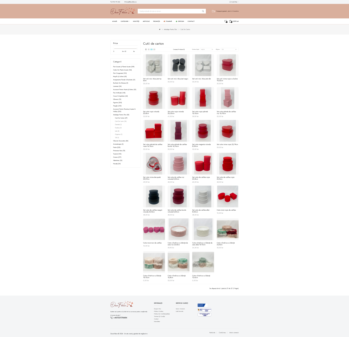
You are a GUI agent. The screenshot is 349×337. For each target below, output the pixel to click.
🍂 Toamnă (168, 21)
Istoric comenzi (180, 309)
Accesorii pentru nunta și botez (124, 89)
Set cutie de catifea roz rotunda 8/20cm (176, 178)
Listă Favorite (179, 311)
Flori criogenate (119, 73)
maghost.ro (144, 334)
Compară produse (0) (179, 49)
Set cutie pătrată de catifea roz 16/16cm (226, 112)
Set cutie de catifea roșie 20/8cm (201, 178)
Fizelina (118, 128)
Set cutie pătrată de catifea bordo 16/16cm (177, 145)
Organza (118, 134)
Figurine (117, 103)
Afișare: (218, 49)
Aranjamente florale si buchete (124, 80)
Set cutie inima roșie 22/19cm (227, 144)
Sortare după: (195, 49)
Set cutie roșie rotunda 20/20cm (176, 112)
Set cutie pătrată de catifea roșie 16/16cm (152, 145)
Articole (146, 21)
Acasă (114, 21)
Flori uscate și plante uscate (123, 67)
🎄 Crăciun (180, 21)
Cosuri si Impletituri (120, 96)
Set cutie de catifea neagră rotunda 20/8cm (152, 211)
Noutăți (136, 21)
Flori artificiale (119, 93)
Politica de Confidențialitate (162, 314)
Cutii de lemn (120, 121)
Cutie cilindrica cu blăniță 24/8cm (226, 244)
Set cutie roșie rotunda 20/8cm (151, 112)
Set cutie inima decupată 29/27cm (152, 178)
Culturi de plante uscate (122, 70)
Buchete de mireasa (120, 83)
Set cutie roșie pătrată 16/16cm (200, 112)
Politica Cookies (158, 311)
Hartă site (212, 333)
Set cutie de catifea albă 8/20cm (200, 211)
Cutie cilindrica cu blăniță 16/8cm (177, 276)
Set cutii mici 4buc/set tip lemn (152, 80)
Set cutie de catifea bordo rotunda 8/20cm (177, 211)
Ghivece (117, 99)
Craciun (117, 157)
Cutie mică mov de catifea (152, 243)
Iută (117, 131)
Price (115, 43)
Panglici (117, 106)
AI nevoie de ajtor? (115, 315)
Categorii (125, 21)
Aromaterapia (118, 144)
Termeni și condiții (159, 316)
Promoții (156, 21)
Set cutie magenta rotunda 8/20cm (201, 145)
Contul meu (222, 333)
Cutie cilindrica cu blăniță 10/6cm (201, 276)
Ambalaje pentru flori (170, 29)
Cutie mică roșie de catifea (226, 210)
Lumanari (117, 86)
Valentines (117, 160)
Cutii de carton (185, 29)
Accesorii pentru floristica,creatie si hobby (124, 110)
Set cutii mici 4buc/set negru (178, 79)
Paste (116, 147)
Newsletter (157, 321)
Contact (191, 21)
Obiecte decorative (120, 141)
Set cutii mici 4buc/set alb (201, 79)
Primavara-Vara (119, 151)
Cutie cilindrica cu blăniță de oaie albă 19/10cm (202, 244)
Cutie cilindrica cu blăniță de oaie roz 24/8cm (178, 244)
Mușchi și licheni (119, 76)
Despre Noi (157, 309)
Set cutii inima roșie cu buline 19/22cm (227, 80)
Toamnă (117, 154)
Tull (117, 138)
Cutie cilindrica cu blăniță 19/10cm (152, 276)
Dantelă (118, 124)
